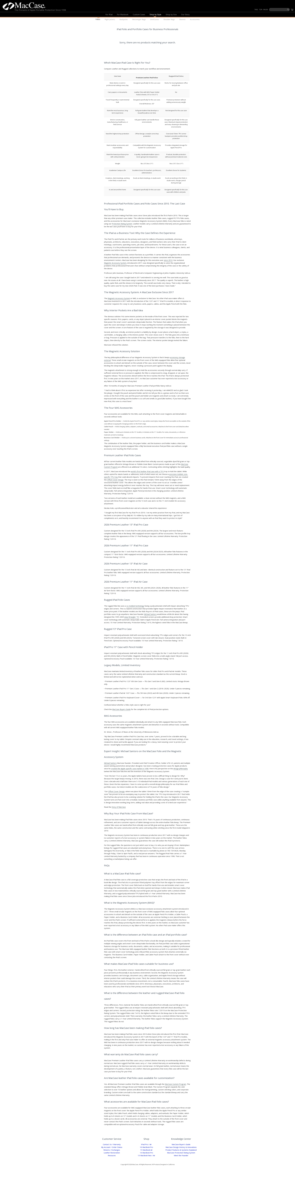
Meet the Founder (181, 1155)
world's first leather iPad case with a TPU (147, 471)
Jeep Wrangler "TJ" (131, 617)
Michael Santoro (150, 614)
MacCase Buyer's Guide (181, 1144)
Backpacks (123, 19)
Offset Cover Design (115, 480)
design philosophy (180, 768)
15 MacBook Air (146, 1150)
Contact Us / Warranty (112, 1144)
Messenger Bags (139, 19)
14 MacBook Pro (146, 1153)
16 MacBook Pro (146, 1147)
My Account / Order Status (111, 1147)
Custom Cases (139, 14)
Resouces (112, 1155)
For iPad (108, 14)
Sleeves (182, 19)
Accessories (195, 19)
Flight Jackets (110, 19)
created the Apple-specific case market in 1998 (130, 768)
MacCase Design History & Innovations (181, 1147)
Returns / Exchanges (111, 1150)
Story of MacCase (119, 807)
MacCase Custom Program (175, 1084)
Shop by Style (155, 14)
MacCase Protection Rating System (181, 1153)
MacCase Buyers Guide (121, 709)
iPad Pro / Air (146, 1144)
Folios (98, 19)
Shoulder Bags (169, 19)
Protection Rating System (122, 224)
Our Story (185, 14)
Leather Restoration (112, 1153)
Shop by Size (171, 14)
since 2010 (168, 260)
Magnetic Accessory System (115, 263)
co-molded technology (135, 606)
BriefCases (154, 19)
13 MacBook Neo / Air (146, 1155)
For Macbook (122, 14)
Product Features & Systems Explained (181, 1150)
